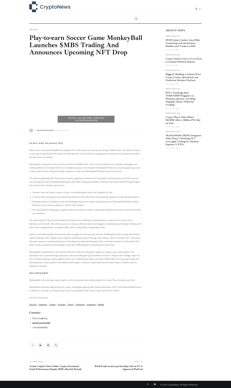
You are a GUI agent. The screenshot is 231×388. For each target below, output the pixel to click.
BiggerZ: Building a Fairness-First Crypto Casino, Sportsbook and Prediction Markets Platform (183, 77)
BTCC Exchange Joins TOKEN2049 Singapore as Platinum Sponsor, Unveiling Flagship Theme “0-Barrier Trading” (180, 98)
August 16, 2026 (172, 84)
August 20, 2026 (172, 50)
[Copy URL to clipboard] (56, 345)
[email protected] (41, 323)
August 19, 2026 (172, 65)
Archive (33, 30)
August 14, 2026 (172, 108)
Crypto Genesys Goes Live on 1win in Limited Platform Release (184, 60)
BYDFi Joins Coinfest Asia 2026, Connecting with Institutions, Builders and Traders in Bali (183, 43)
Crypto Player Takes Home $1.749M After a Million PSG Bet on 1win (183, 120)
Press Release (173, 36)
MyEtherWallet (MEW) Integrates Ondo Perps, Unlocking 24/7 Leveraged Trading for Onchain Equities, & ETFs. (183, 140)
